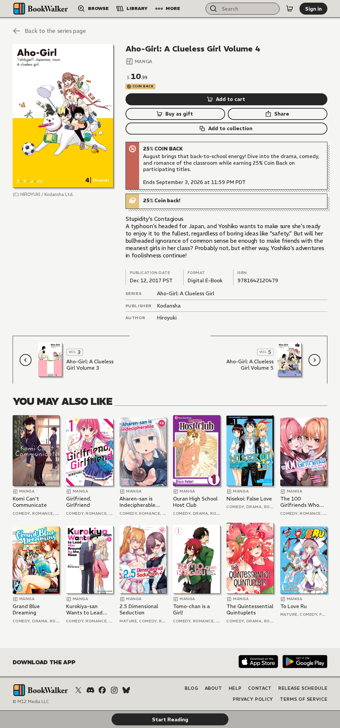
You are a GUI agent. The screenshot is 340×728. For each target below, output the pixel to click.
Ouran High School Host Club (195, 502)
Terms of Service (303, 699)
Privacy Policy (253, 699)
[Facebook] (102, 690)
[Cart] (289, 8)
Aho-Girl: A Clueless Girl (185, 293)
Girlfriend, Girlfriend (78, 502)
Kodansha (169, 306)
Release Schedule (302, 688)
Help (235, 688)
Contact (260, 688)
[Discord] (90, 690)
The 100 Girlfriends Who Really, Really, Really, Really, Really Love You (299, 502)
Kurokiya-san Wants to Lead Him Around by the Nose (89, 609)
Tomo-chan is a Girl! (191, 609)
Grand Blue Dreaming (26, 609)
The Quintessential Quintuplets (249, 609)
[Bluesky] (126, 690)
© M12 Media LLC (31, 701)
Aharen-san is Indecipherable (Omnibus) (137, 502)
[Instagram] (114, 690)
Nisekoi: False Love (249, 499)
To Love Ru (293, 606)
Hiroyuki (167, 318)
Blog (191, 688)
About (213, 688)
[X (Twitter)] (78, 690)
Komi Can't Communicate (30, 502)
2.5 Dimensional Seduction (139, 609)
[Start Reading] (63, 116)
